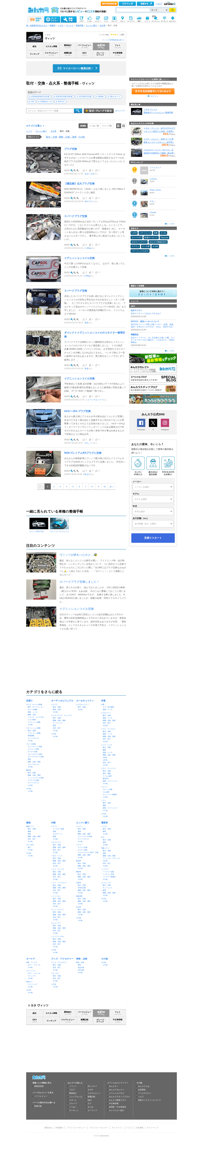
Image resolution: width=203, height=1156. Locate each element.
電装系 (104, 822)
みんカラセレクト (116, 1090)
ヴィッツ (69, 25)
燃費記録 (68, 54)
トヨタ (60, 25)
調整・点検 (32, 714)
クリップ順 (107, 126)
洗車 (156, 233)
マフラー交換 (82, 847)
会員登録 (142, 1090)
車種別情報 (39, 1086)
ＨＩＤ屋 (146, 246)
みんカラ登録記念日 (158, 242)
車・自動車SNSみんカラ (36, 25)
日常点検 (81, 970)
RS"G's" (61, 101)
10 (105, 487)
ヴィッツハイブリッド (59, 531)
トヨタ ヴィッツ (150, 109)
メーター (104, 826)
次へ (111, 487)
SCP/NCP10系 (85, 97)
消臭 (54, 831)
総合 (34, 46)
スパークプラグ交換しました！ (79, 581)
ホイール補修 (32, 709)
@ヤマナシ (89, 201)
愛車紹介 (68, 46)
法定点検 (81, 967)
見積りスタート (153, 537)
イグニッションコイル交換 (79, 258)
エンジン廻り (91, 25)
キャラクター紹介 (116, 1110)
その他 (81, 137)
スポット (73, 1100)
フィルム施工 (107, 776)
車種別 (52, 25)
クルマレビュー (51, 54)
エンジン (79, 826)
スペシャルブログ (116, 1093)
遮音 (54, 725)
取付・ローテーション (36, 707)
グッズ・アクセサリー (62, 958)
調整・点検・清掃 (67, 137)
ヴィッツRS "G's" (36, 531)
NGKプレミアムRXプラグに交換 (83, 452)
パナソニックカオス (140, 251)
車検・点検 (81, 958)
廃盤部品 (134, 334)
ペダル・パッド (56, 856)
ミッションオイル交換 (36, 778)
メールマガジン (144, 1093)
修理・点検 (57, 709)
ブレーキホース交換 (35, 754)
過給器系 (79, 896)
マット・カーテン (57, 909)
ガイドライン (117, 1128)
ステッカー (55, 973)
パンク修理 (32, 720)
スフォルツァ (155, 167)
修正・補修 (107, 773)
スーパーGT (136, 237)
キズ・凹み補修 (108, 707)
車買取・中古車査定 (117, 1107)
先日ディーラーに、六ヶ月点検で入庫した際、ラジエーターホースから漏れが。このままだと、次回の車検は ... (153, 340)
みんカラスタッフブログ (119, 1097)
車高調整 (31, 735)
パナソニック (145, 233)
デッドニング (57, 723)
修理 (54, 836)
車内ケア (29, 982)
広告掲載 (139, 1128)
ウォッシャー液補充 (110, 794)
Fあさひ (87, 474)
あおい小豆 (89, 174)
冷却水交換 (82, 888)
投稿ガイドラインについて (149, 1100)
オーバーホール (33, 738)
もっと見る (170, 224)
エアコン (54, 826)
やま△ (152, 201)
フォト (118, 46)
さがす (90, 1090)
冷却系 (78, 882)
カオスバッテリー (139, 242)
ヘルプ (159, 4)
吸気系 (78, 861)
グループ (73, 1103)
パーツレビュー (84, 46)
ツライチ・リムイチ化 (36, 717)
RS (32, 101)
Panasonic (164, 237)
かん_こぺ (89, 443)
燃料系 (78, 872)
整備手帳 (79, 25)
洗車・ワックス (31, 962)
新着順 (83, 126)
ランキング (34, 54)
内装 (53, 822)
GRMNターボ (46, 101)
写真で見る (123, 125)
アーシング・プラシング (111, 858)
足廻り (29, 700)
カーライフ (92, 1110)
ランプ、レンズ (106, 745)
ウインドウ (32, 976)
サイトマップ (152, 1128)
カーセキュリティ (85, 700)
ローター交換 (32, 751)
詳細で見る (118, 125)
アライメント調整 (34, 722)
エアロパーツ (106, 713)
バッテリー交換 (108, 872)
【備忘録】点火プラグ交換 (79, 183)
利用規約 (59, 1128)
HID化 (105, 757)
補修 (104, 750)
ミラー (103, 800)
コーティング (31, 971)
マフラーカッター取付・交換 (88, 852)
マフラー (79, 845)
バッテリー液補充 (109, 877)
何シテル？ (92, 1086)
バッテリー (105, 869)
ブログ (72, 1090)
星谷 (86, 323)
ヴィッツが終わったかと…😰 (78, 554)
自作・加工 (57, 728)
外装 (103, 700)
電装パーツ (105, 848)
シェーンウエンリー (94, 400)
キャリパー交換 (33, 749)
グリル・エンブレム (108, 729)
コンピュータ (106, 882)
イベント (73, 1086)
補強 (28, 822)
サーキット (74, 1110)
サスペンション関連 (33, 728)
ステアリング (56, 842)
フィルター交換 (58, 829)
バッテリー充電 (108, 874)
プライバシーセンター (98, 1128)
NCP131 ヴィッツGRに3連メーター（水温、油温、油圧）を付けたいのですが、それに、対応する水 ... (153, 325)
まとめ (90, 1107)
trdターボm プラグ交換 (77, 411)
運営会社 (48, 1128)
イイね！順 (94, 126)
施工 (29, 847)
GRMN (101, 97)
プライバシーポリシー (76, 1128)
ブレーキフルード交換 (36, 757)
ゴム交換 (106, 792)
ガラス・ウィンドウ (108, 768)
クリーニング (32, 984)
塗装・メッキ (32, 712)
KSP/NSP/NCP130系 (40, 97)
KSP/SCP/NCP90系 (64, 97)
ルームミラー (56, 923)
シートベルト (56, 896)
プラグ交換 (70, 148)
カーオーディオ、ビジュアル (61, 715)
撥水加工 (106, 778)
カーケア (30, 958)
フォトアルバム (75, 1097)
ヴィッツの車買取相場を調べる (113, 40)
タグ (89, 1103)
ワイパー (104, 787)
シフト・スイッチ (57, 869)
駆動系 (28, 770)
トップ (29, 131)
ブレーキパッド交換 (35, 746)
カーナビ (54, 704)
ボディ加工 (30, 845)
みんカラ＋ (113, 1086)
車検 (79, 965)
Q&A (84, 54)
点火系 (102, 25)
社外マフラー (136, 310)
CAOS (134, 233)
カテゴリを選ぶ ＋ (35, 125)
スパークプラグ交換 (75, 216)
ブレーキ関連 (31, 744)
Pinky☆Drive (155, 190)
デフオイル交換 (33, 780)
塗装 (29, 759)
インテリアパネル (57, 936)
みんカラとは (143, 1086)
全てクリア (120, 111)
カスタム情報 (51, 46)
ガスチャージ (57, 834)
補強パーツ (30, 826)
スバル (163, 233)
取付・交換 (64, 131)
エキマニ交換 (82, 850)
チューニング (107, 888)
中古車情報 (117, 54)
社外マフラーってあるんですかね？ (146, 313)
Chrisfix (153, 212)
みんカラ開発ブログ (117, 1100)
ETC (102, 837)
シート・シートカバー (59, 882)
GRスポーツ (115, 97)
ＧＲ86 (155, 246)
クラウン (135, 246)
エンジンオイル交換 (85, 836)
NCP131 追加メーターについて (145, 321)
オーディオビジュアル (62, 700)
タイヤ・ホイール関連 (34, 704)
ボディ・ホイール (34, 965)
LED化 (105, 760)
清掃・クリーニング (110, 781)
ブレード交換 (107, 789)
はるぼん (153, 179)
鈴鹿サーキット (151, 237)
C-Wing (88, 248)
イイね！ (73, 1107)
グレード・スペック (101, 54)
